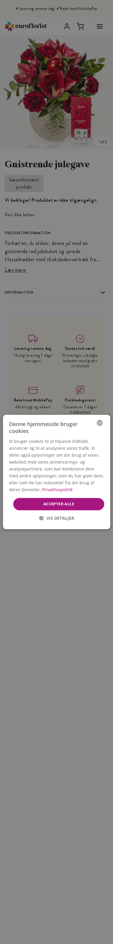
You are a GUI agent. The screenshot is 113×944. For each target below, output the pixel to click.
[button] (56, 518)
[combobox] (100, 423)
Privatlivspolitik (57, 490)
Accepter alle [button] (58, 504)
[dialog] (56, 472)
